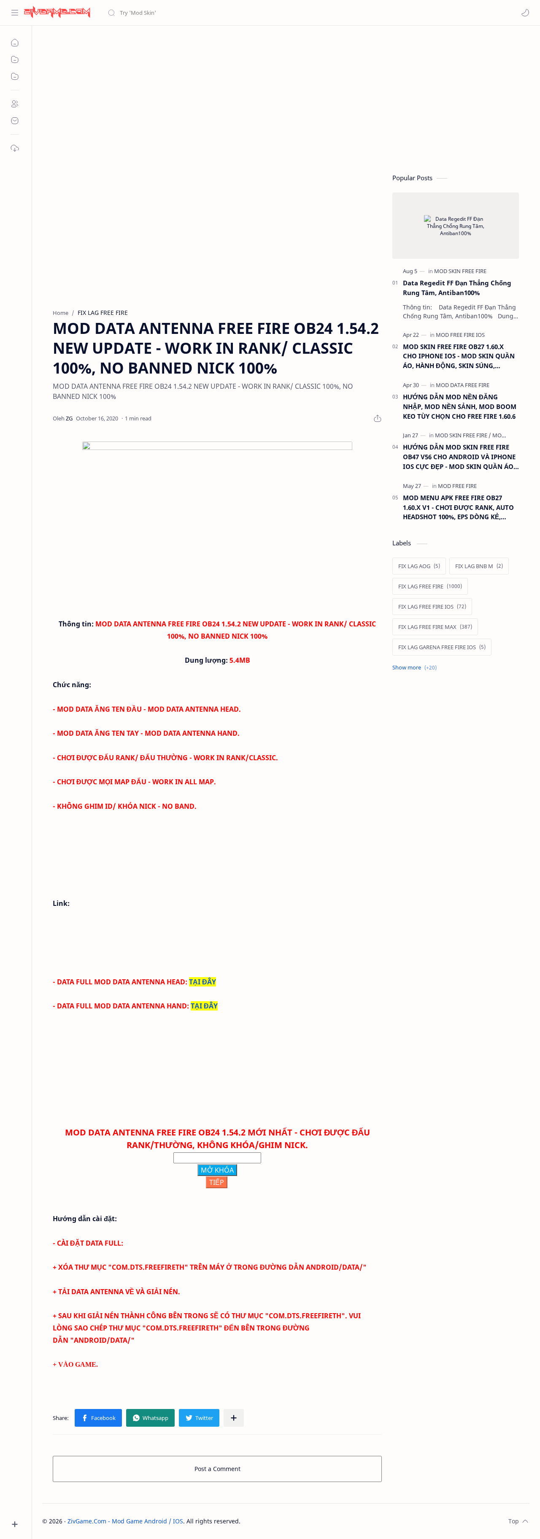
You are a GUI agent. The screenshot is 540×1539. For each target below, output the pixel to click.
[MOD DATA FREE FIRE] (462, 385)
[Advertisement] (285, 97)
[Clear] (240, 13)
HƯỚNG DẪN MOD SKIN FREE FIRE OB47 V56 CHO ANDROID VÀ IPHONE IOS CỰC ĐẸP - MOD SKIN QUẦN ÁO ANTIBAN (459, 457)
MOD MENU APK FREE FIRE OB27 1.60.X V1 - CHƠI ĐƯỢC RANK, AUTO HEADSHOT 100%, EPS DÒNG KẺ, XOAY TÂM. (458, 507)
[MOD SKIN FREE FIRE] (460, 271)
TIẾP (216, 1182)
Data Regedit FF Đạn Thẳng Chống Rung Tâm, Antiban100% (457, 288)
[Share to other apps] (234, 1418)
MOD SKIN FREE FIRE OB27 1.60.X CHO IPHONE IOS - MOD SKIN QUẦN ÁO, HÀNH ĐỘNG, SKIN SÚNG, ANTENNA (459, 356)
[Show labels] (416, 667)
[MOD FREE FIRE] (457, 486)
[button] (525, 12)
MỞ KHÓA (217, 1170)
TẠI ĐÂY (202, 981)
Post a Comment (217, 1469)
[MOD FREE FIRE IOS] (460, 335)
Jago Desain (297, 1521)
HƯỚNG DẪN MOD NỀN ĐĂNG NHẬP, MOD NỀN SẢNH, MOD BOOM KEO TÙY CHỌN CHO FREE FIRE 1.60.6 (459, 406)
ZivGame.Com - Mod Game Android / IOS (125, 1521)
